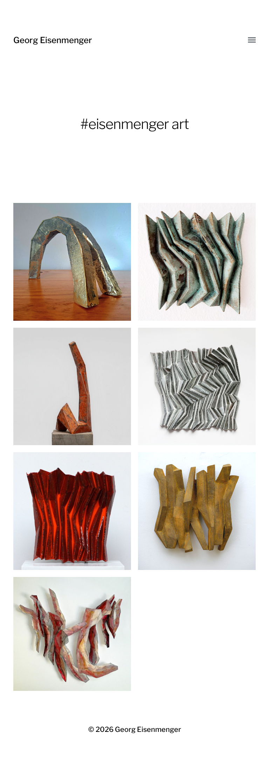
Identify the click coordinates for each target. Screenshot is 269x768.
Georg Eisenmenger (52, 40)
